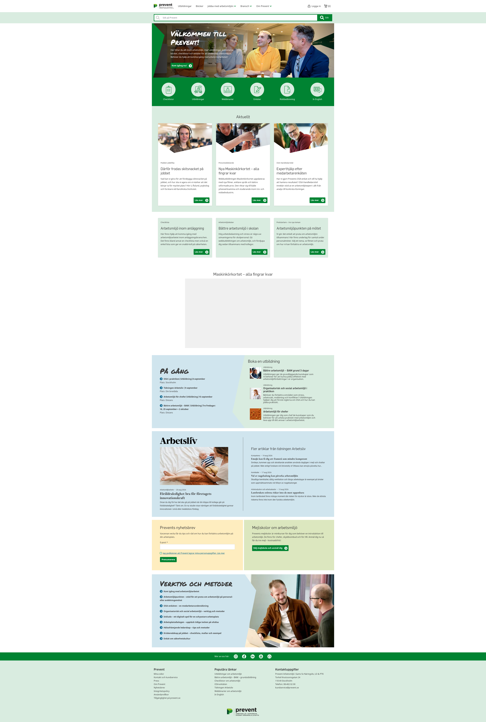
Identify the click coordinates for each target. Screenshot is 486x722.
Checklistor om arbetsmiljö (227, 680)
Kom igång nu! (179, 65)
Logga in (316, 6)
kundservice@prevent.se (287, 687)
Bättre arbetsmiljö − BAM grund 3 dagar (286, 370)
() (329, 6)
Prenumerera (168, 559)
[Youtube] (261, 656)
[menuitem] (164, 6)
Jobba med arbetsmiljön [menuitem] (220, 6)
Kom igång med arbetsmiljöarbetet (181, 591)
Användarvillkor (161, 694)
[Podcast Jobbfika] (269, 656)
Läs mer (202, 200)
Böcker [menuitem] (199, 6)
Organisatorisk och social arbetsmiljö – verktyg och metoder (194, 611)
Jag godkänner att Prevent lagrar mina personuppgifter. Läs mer (194, 553)
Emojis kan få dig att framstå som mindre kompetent (279, 458)
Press (156, 680)
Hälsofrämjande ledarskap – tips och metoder (187, 627)
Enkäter (257, 99)
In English (317, 99)
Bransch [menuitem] (244, 6)
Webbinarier (228, 99)
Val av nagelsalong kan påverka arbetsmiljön (274, 475)
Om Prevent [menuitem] (262, 6)
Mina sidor (159, 674)
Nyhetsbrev (159, 687)
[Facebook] (244, 656)
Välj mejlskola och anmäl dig (267, 548)
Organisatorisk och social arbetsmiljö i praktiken (285, 390)
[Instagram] (236, 656)
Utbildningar (198, 99)
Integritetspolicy (161, 691)
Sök (327, 17)
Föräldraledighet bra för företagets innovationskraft (185, 496)
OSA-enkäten (221, 684)
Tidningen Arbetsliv (224, 687)
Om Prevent (159, 684)
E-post (164, 542)
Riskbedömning (287, 99)
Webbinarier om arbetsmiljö (228, 691)
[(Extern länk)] (197, 440)
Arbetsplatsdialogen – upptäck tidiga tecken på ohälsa (191, 622)
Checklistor (168, 99)
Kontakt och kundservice (166, 677)
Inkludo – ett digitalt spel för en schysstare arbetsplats (191, 616)
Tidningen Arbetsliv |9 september (180, 388)
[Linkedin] (253, 656)
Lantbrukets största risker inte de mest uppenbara (277, 492)
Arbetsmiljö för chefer (275, 411)
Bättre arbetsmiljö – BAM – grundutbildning (235, 677)
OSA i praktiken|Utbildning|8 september (184, 379)
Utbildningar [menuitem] (184, 6)
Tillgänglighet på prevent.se (167, 698)
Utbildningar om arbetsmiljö (228, 674)
